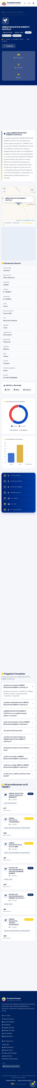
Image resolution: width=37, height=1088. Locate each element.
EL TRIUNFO (18, 12)
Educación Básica (8, 1022)
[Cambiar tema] (25, 3)
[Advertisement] (18, 106)
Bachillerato (7, 1025)
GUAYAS (11, 12)
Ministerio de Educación (10, 1059)
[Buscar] (29, 3)
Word (17, 390)
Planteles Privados (9, 1030)
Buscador (6, 1044)
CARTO (33, 220)
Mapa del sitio (7, 1056)
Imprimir (28, 390)
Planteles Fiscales (8, 1027)
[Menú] (33, 3)
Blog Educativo (8, 1036)
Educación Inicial (8, 1019)
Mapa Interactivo (8, 1047)
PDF (8, 390)
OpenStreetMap (26, 220)
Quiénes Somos (8, 1050)
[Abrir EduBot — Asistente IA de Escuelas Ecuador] (32, 1083)
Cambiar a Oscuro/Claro (12, 1066)
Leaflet (19, 220)
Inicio (5, 12)
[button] (18, 204)
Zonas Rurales (7, 1033)
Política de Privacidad (9, 1053)
